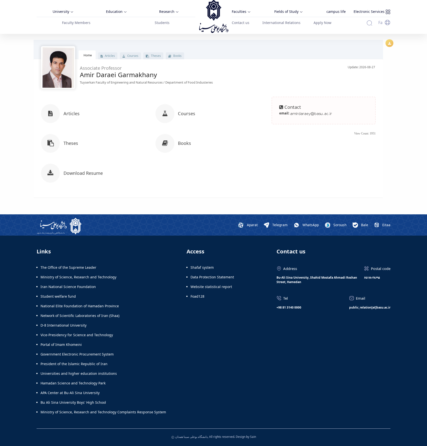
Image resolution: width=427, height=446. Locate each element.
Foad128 (197, 296)
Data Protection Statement (212, 277)
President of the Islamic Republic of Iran (74, 363)
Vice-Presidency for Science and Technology (77, 335)
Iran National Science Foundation (68, 286)
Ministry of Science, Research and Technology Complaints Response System (103, 412)
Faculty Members (76, 22)
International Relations (281, 22)
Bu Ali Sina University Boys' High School (73, 402)
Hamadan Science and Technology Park (73, 383)
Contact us (240, 22)
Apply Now (322, 22)
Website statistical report (211, 286)
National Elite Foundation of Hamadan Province (80, 306)
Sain (253, 437)
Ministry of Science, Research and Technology (78, 277)
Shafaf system (202, 267)
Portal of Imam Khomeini (61, 344)
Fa (380, 22)
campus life (336, 11)
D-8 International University (63, 325)
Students (162, 22)
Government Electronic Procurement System (77, 354)
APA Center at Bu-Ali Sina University (70, 392)
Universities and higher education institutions (79, 373)
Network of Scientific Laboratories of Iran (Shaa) (80, 315)
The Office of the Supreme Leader (68, 267)
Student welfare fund (58, 296)
